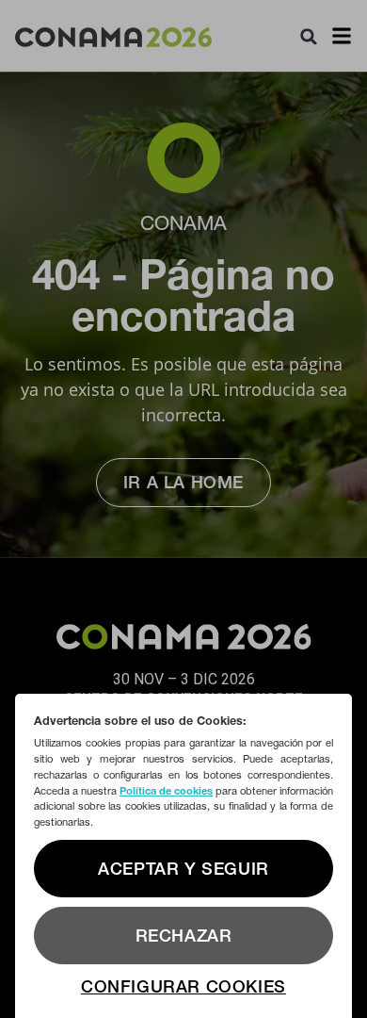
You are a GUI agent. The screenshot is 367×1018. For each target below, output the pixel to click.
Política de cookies (166, 790)
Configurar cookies (183, 986)
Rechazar (184, 935)
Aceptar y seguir (183, 868)
